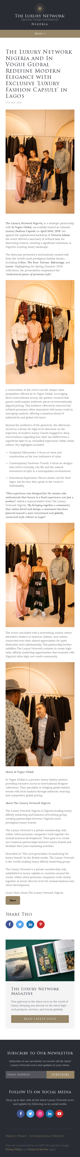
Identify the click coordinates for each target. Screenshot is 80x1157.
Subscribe (60, 1075)
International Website (47, 1136)
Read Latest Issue (40, 1019)
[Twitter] (20, 924)
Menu (39, 34)
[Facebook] (9, 924)
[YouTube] (59, 1114)
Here (13, 900)
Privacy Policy (16, 1136)
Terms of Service (38, 1149)
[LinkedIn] (30, 924)
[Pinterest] (41, 924)
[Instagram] (40, 1114)
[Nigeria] (40, 14)
